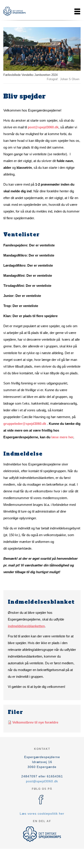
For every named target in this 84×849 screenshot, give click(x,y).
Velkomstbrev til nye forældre (35, 722)
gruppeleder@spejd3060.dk (24, 424)
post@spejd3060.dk (43, 127)
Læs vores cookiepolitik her (42, 813)
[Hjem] (14, 11)
